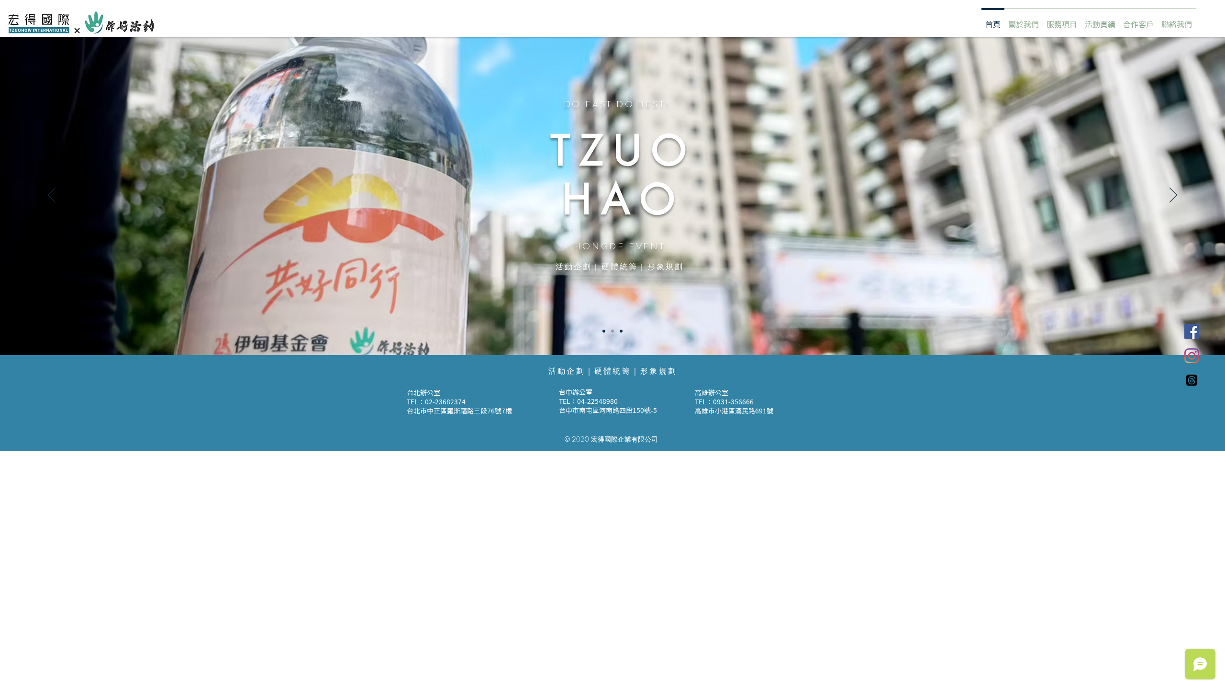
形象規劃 (665, 267)
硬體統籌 (619, 267)
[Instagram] (1191, 355)
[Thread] (1191, 380)
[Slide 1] (603, 331)
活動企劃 (574, 267)
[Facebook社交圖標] (1191, 331)
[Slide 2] (612, 331)
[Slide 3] (621, 331)
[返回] (52, 196)
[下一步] (1173, 196)
